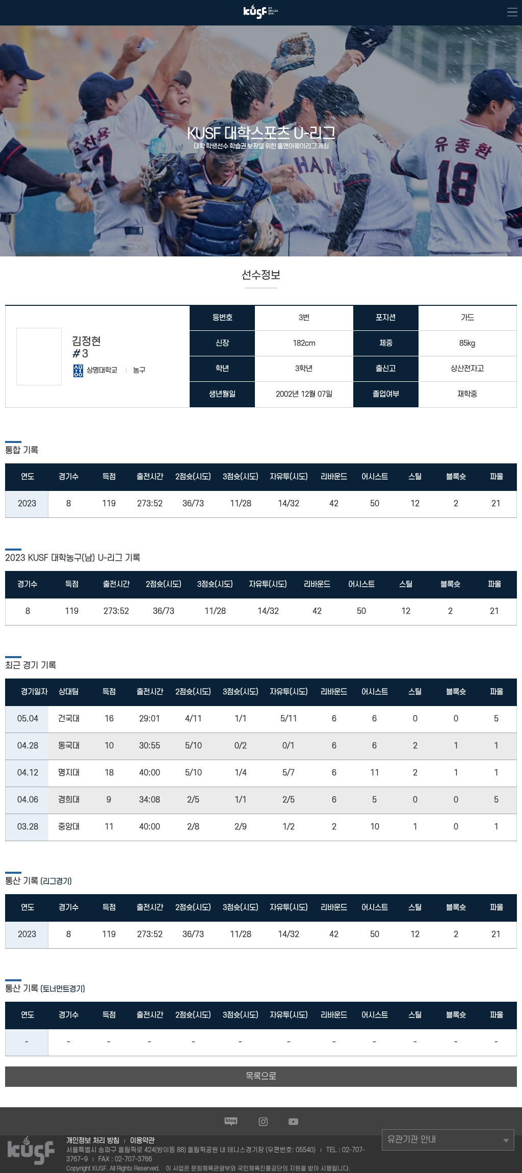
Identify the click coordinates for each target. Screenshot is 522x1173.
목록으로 (261, 1076)
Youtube (293, 1121)
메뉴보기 (509, 12)
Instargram (263, 1121)
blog (231, 1121)
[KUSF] (261, 21)
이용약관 (142, 1140)
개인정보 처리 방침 (92, 1140)
